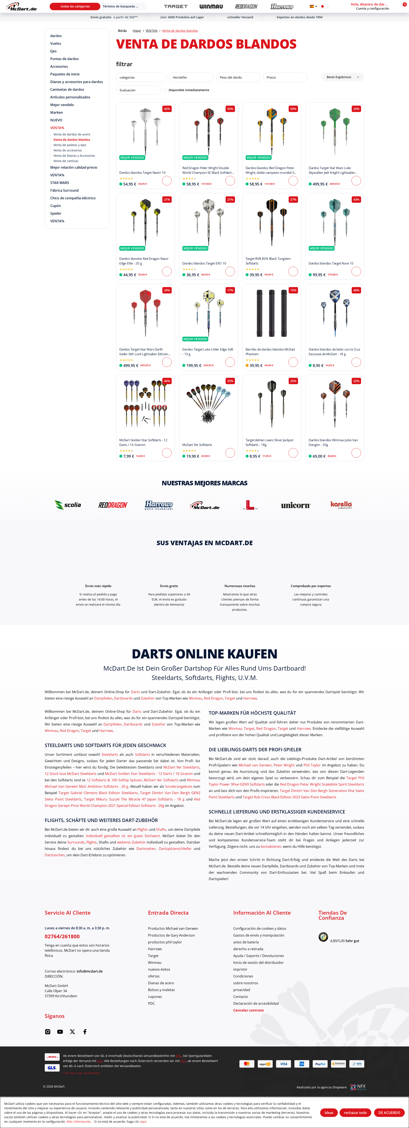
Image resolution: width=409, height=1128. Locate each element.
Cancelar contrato (248, 1010)
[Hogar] (21, 6)
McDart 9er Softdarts (161, 780)
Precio (271, 77)
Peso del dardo (231, 77)
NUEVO (56, 120)
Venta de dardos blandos (71, 140)
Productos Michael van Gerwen (173, 928)
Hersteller (180, 77)
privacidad (241, 989)
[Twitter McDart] (72, 1033)
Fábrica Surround (64, 190)
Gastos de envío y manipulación (258, 935)
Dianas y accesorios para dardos (76, 81)
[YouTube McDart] (60, 1033)
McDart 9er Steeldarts (181, 767)
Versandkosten (91, 1073)
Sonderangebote (178, 786)
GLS (99, 1061)
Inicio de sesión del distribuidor (258, 962)
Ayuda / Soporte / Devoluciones (258, 955)
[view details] (145, 146)
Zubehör (148, 698)
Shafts (161, 829)
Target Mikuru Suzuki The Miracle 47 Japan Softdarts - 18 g (134, 799)
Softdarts (142, 754)
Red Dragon (213, 698)
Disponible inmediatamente (189, 90)
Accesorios (59, 66)
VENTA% (57, 127)
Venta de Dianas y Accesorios (74, 156)
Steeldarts (110, 754)
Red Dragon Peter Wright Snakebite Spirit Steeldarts (322, 784)
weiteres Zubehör (131, 842)
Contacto (240, 996)
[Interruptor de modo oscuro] (324, 6)
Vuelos (55, 43)
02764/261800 (62, 936)
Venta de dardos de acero (71, 134)
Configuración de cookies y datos (259, 928)
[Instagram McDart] (48, 1033)
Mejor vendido (62, 104)
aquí (143, 1121)
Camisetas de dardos (67, 89)
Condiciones (243, 976)
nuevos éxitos (159, 969)
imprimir (240, 969)
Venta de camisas (65, 161)
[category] (175, 6)
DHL (178, 1056)
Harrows (250, 698)
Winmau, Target (241, 728)
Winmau (195, 698)
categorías (127, 77)
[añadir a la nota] (121, 108)
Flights (142, 829)
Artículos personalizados (70, 97)
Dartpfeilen (103, 698)
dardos (56, 35)
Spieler (55, 213)
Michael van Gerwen (255, 765)
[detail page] (167, 180)
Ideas (329, 1112)
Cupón (55, 205)
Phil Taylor (312, 765)
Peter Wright (284, 765)
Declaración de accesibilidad (256, 1003)
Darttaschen (55, 855)
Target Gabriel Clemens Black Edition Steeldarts (98, 792)
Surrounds (76, 842)
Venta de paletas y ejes (69, 145)
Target (230, 698)
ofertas (154, 976)
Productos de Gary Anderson (171, 935)
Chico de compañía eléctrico (73, 198)
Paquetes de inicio (65, 74)
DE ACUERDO (389, 1112)
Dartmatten (146, 848)
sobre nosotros (245, 983)
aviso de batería (246, 942)
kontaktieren (271, 846)
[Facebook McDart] (85, 1033)
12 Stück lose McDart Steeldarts (70, 773)
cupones (155, 996)
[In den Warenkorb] (230, 180)
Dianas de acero (161, 983)
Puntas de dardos (64, 58)
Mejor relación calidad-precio (73, 167)
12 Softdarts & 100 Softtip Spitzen (114, 780)
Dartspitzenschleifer (175, 848)
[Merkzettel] (334, 6)
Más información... (80, 1121)
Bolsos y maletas (161, 989)
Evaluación (127, 90)
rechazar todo (355, 1112)
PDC (151, 1003)
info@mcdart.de (90, 971)
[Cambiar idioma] (313, 6)
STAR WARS (59, 182)
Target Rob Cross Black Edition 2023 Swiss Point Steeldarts (289, 797)
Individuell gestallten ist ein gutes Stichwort (123, 835)
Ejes (53, 51)
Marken (56, 112)
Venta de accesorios (67, 150)
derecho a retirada (248, 949)
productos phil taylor (165, 942)
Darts (135, 692)
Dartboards (123, 698)
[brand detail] (67, 505)
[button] (374, 6)
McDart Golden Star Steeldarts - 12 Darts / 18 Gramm (149, 773)
